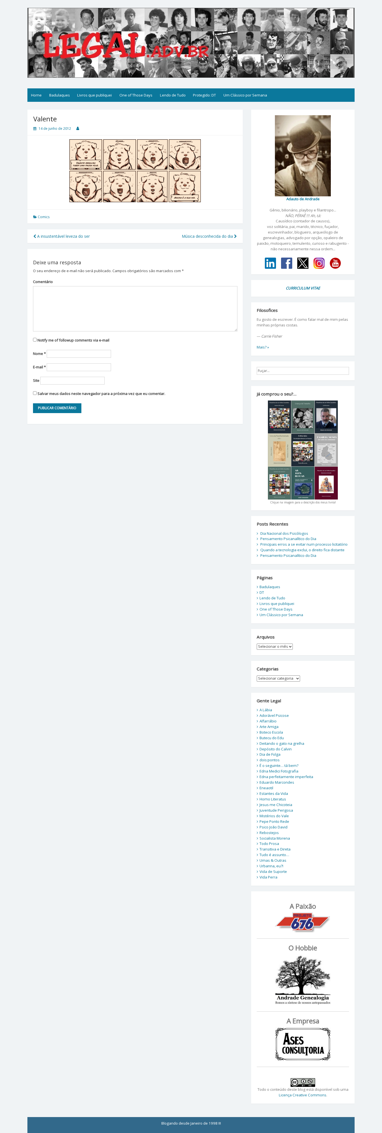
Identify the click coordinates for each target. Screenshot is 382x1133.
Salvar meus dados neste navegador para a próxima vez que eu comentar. (101, 393)
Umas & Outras (273, 860)
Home (36, 95)
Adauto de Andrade (303, 198)
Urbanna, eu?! (271, 865)
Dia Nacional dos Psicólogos (284, 533)
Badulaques (59, 95)
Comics (43, 217)
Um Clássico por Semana (245, 95)
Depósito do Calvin (276, 749)
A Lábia (266, 709)
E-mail (39, 366)
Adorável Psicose (274, 715)
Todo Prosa (269, 843)
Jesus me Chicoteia (276, 804)
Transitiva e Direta (275, 849)
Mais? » (263, 347)
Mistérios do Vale (274, 815)
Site (36, 380)
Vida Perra (268, 877)
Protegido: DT (204, 95)
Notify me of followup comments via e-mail (73, 340)
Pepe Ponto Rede (274, 821)
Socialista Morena (275, 838)
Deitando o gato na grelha (282, 743)
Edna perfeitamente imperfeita (286, 776)
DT (262, 592)
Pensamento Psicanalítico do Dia (288, 538)
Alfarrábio (268, 721)
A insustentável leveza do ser (63, 236)
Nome (39, 353)
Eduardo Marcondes (277, 782)
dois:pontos (270, 759)
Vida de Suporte (273, 871)
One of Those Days (135, 95)
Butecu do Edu (272, 737)
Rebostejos (269, 832)
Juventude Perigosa (276, 810)
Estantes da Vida (274, 793)
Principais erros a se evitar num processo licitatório (304, 544)
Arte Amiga (269, 726)
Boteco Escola (271, 732)
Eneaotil (266, 787)
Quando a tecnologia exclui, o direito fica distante (302, 549)
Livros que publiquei (94, 95)
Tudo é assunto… (274, 854)
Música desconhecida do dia (208, 236)
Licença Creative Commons (302, 1094)
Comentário (43, 281)
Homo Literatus (273, 799)
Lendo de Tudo (173, 95)
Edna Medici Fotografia (279, 771)
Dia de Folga (270, 754)
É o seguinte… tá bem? (279, 765)
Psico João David (273, 827)
